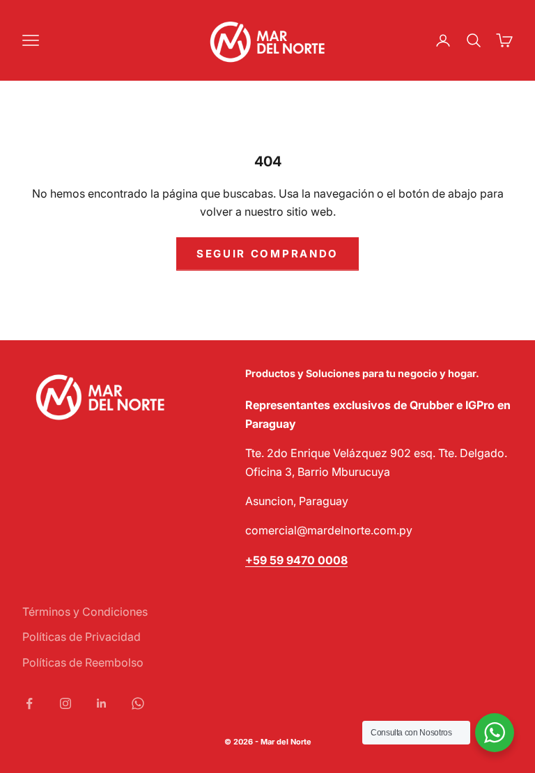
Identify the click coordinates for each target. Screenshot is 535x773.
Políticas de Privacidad (81, 637)
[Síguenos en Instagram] (65, 703)
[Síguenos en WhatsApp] (138, 703)
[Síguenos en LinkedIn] (102, 703)
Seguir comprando (267, 253)
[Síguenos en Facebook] (29, 703)
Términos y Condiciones (85, 612)
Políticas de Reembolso (83, 662)
